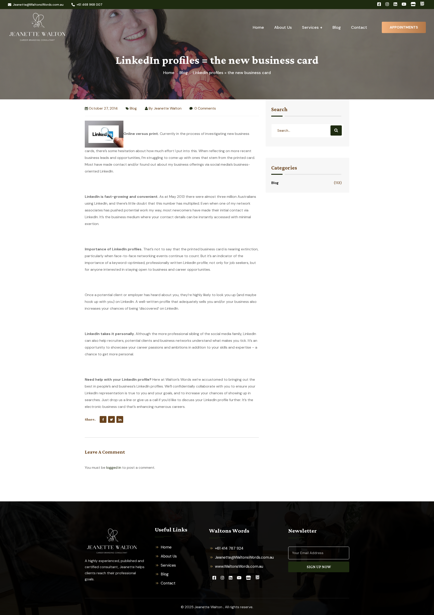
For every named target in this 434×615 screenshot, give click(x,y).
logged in (113, 467)
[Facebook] (103, 419)
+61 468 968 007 (89, 4)
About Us (169, 556)
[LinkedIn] (119, 419)
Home (169, 72)
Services (168, 565)
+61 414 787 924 (229, 548)
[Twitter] (111, 419)
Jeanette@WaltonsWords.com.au (38, 4)
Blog (183, 72)
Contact (168, 583)
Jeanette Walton (168, 108)
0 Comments (204, 108)
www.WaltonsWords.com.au (239, 566)
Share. (90, 419)
